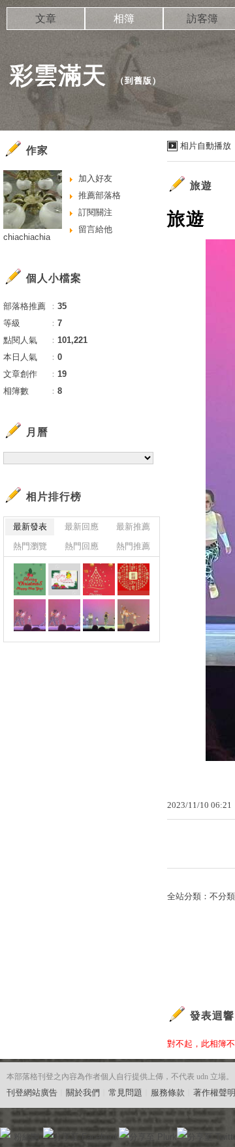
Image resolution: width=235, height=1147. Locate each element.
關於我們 (83, 1092)
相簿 (124, 18)
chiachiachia (26, 237)
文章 (45, 18)
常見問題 (125, 1092)
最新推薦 (133, 526)
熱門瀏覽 (30, 546)
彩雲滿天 (58, 75)
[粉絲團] (5, 1132)
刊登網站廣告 (32, 1092)
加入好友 (95, 178)
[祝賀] (30, 579)
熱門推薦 (133, 546)
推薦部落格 (99, 195)
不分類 (222, 896)
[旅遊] (30, 615)
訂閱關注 (95, 212)
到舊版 (138, 80)
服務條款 (168, 1092)
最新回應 (82, 526)
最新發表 (30, 526)
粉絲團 (26, 1137)
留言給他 (95, 229)
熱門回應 (82, 546)
